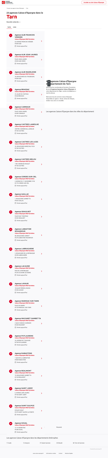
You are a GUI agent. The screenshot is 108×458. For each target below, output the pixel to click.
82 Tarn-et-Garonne (78, 443)
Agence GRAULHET (23, 211)
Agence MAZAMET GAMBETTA (28, 318)
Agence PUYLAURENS (24, 336)
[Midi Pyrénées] (3, 2)
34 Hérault (59, 443)
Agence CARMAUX (22, 107)
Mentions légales (69, 453)
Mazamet (59, 427)
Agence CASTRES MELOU (25, 159)
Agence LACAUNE (22, 266)
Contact (60, 453)
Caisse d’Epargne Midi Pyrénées (24, 39)
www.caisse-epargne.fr (38, 453)
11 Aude (9, 443)
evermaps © (98, 449)
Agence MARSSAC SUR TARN (27, 301)
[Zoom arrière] (49, 84)
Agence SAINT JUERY (24, 388)
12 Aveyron (26, 443)
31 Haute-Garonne (45, 443)
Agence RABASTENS (23, 353)
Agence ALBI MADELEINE (25, 72)
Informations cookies (51, 453)
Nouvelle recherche (13, 22)
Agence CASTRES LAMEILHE (27, 124)
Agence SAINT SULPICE (24, 406)
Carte (9, 27)
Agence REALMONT (23, 371)
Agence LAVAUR (22, 283)
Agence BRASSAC (22, 89)
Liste (14, 27)
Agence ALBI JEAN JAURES (26, 54)
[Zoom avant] (49, 81)
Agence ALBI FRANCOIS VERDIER (25, 36)
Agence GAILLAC (22, 194)
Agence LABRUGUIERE (24, 249)
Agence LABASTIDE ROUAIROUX (23, 230)
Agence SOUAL (21, 423)
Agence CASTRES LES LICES (26, 142)
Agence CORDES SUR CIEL (25, 177)
